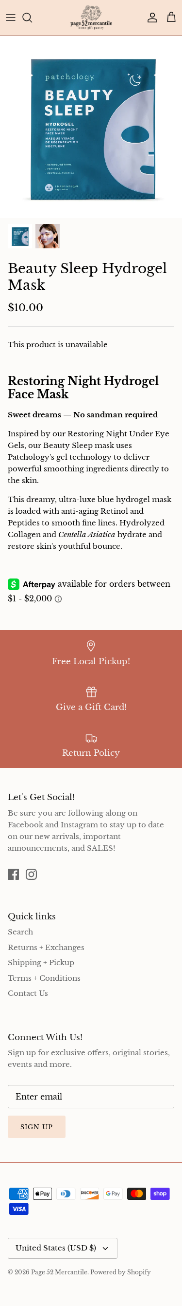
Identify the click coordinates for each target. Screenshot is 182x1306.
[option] (91, 127)
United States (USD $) (56, 1247)
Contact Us (28, 993)
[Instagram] (31, 874)
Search (20, 931)
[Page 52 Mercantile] (91, 17)
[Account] (150, 17)
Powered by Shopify (120, 1272)
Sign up (36, 1127)
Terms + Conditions (44, 978)
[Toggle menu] (10, 17)
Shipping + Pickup (41, 962)
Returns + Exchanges (46, 947)
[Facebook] (13, 874)
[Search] (32, 17)
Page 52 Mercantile (59, 1272)
